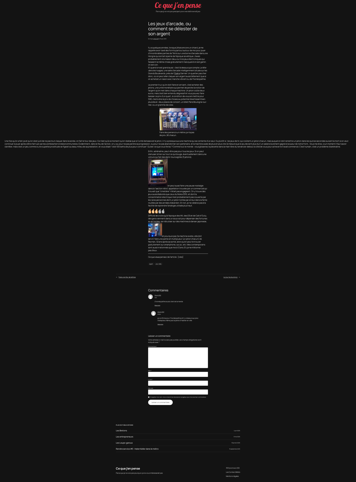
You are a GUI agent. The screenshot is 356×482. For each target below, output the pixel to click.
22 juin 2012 (161, 312)
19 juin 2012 (158, 295)
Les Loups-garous (124, 443)
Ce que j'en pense (178, 5)
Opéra (177, 73)
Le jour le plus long (230, 277)
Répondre (157, 305)
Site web (150, 388)
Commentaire (152, 346)
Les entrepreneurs (124, 437)
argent (151, 264)
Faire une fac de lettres (127, 277)
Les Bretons (121, 430)
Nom (150, 370)
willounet (155, 39)
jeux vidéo (158, 264)
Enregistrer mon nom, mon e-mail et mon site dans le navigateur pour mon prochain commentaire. (178, 397)
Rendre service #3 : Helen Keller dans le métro (137, 449)
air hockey (155, 221)
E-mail (150, 379)
